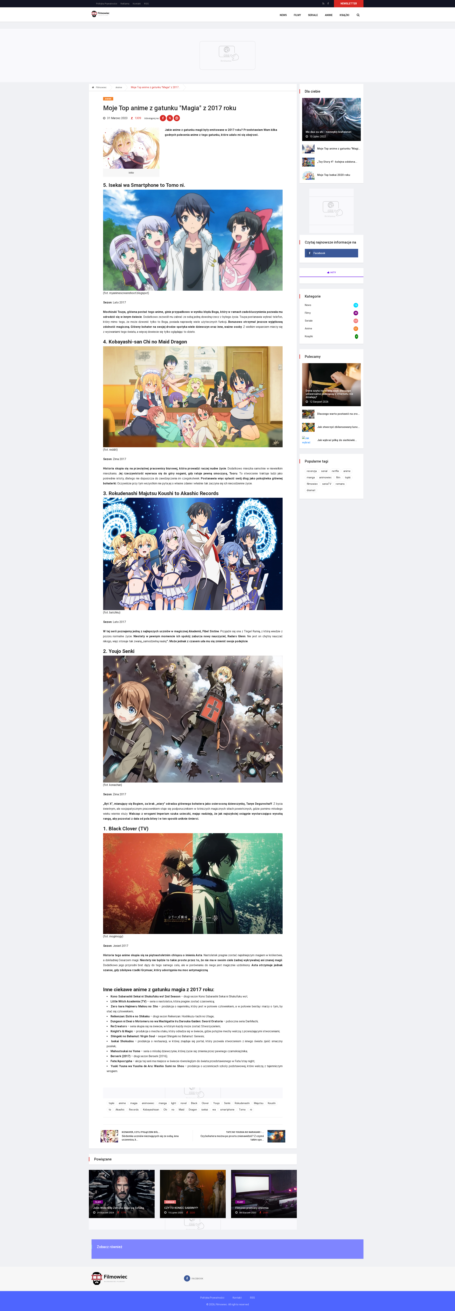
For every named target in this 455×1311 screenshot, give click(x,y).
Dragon (193, 1109)
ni (251, 1109)
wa (214, 1109)
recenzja (312, 471)
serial (324, 471)
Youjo (216, 1103)
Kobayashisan (151, 1109)
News (283, 15)
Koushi (271, 1103)
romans (340, 483)
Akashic (120, 1109)
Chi (165, 1109)
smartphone (227, 1109)
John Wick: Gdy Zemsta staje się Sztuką (118, 1207)
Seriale (313, 15)
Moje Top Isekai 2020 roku (333, 175)
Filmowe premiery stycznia (252, 1207)
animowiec (148, 1103)
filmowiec (312, 483)
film (338, 477)
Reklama (125, 3)
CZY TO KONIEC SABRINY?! (181, 1207)
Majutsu (258, 1103)
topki (111, 1103)
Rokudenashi (242, 1103)
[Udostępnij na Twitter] (170, 118)
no (173, 1109)
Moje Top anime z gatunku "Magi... (338, 148)
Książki (344, 15)
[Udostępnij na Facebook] (163, 118)
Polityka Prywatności (106, 3)
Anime (329, 15)
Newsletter (349, 3)
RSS (146, 3)
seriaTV (326, 483)
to (110, 1109)
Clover (205, 1103)
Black (194, 1103)
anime (122, 1103)
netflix (335, 471)
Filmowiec (100, 87)
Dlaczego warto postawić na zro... (338, 413)
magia (133, 1103)
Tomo (242, 1109)
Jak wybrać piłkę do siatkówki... (337, 440)
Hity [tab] (333, 272)
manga (163, 1103)
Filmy (297, 15)
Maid (181, 1109)
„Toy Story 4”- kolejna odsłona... (337, 161)
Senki (227, 1103)
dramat (311, 490)
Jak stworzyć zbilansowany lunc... (338, 427)
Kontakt (137, 3)
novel (184, 1103)
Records (134, 1109)
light (173, 1103)
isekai (204, 1109)
